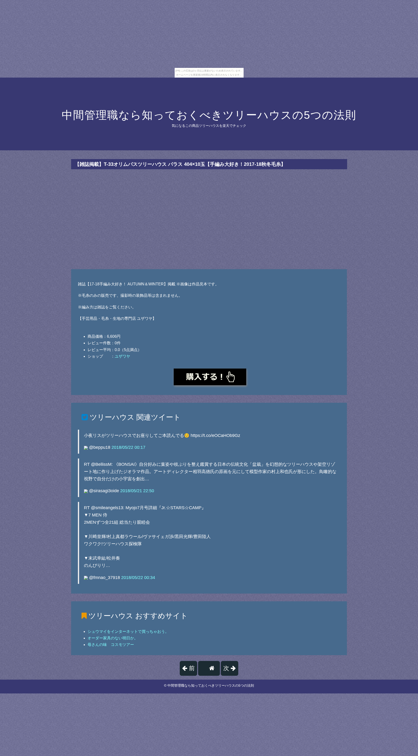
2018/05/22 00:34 (138, 577)
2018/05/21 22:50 (137, 490)
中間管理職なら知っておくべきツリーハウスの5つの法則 (209, 115)
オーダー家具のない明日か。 (113, 638)
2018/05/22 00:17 (128, 447)
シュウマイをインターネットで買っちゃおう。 (128, 631)
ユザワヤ (122, 356)
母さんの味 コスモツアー (111, 645)
